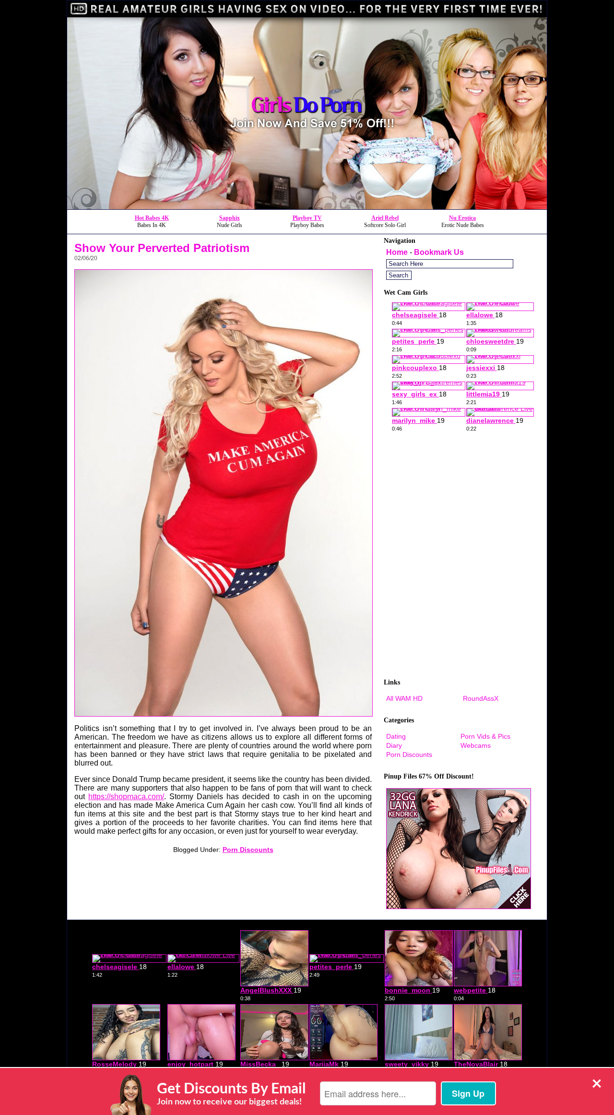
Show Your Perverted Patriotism (161, 247)
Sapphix (229, 218)
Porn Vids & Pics (485, 736)
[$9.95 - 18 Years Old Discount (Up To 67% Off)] (307, 207)
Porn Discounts (248, 849)
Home (397, 252)
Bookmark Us (439, 252)
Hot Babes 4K (152, 218)
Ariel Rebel (385, 218)
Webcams (475, 745)
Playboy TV (307, 218)
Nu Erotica (462, 218)
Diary (394, 745)
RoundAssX (480, 698)
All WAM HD (404, 698)
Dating (396, 736)
